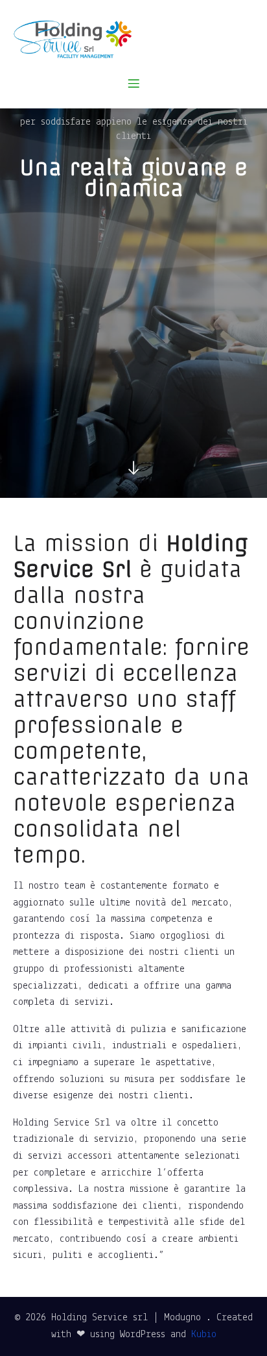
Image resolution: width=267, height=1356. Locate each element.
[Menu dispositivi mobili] (133, 83)
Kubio (203, 1334)
